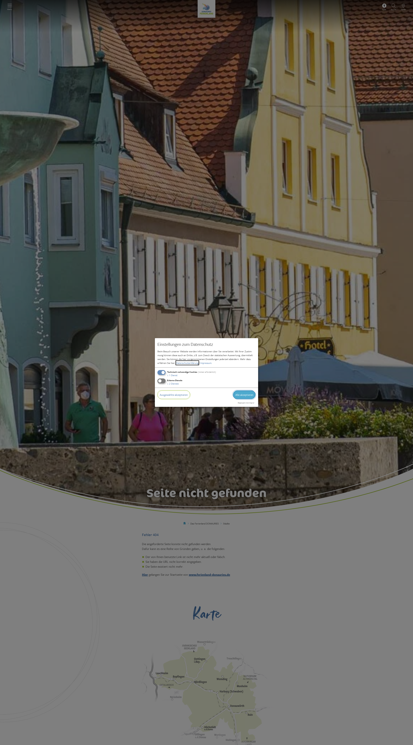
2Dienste (173, 383)
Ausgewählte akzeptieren (174, 395)
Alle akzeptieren (244, 395)
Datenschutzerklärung (187, 363)
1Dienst (172, 375)
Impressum (206, 363)
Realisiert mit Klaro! (246, 402)
